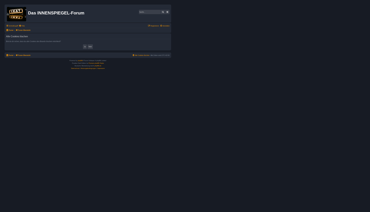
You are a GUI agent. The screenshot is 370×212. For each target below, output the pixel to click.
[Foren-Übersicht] (16, 13)
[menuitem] (22, 26)
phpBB (80, 60)
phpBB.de (98, 66)
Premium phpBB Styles (96, 63)
